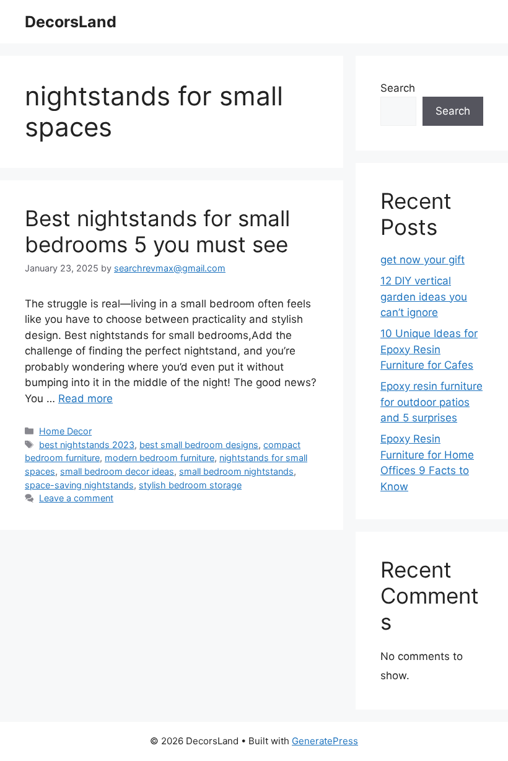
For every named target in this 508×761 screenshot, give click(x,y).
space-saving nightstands (79, 485)
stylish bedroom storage (190, 485)
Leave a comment (76, 498)
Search (397, 88)
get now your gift (422, 259)
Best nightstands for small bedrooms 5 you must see (157, 231)
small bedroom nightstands (236, 471)
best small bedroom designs (198, 444)
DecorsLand (70, 21)
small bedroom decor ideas (117, 471)
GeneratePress (325, 741)
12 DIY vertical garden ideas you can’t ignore (423, 297)
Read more (85, 398)
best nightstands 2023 (86, 444)
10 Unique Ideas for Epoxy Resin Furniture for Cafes (429, 349)
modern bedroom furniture (159, 457)
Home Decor (65, 431)
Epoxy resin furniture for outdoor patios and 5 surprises (431, 402)
